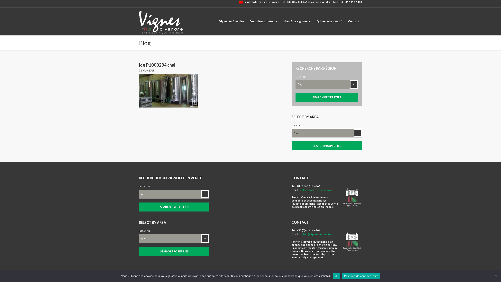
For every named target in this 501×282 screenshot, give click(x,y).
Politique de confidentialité (361, 275)
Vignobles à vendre (231, 21)
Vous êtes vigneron (296, 21)
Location (301, 77)
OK (337, 275)
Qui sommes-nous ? (329, 21)
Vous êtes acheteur (263, 21)
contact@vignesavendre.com (315, 190)
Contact (353, 21)
